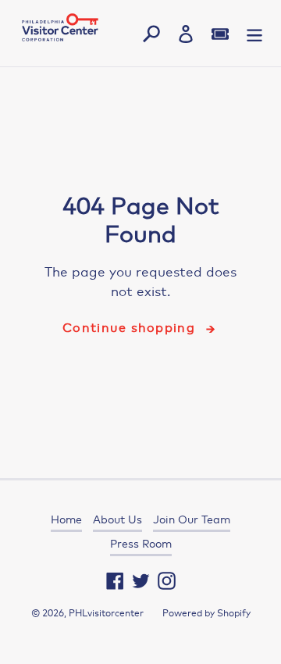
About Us (117, 519)
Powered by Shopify (206, 613)
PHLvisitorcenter (106, 613)
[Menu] (254, 33)
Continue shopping (128, 327)
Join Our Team (191, 519)
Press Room (141, 544)
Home (66, 519)
